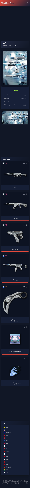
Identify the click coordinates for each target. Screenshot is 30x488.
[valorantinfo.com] (7, 3)
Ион (7, 440)
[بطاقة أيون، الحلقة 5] (15, 339)
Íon (7, 469)
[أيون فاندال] (15, 206)
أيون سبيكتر (15, 280)
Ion (7, 427)
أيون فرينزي (15, 249)
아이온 (8, 448)
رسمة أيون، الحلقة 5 (15, 383)
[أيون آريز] (15, 175)
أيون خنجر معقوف (15, 320)
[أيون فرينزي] (15, 237)
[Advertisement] (15, 22)
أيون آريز (15, 187)
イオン (8, 451)
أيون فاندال (15, 218)
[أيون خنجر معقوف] (15, 303)
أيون (7, 472)
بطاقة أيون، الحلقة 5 (15, 351)
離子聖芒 (8, 432)
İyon (7, 435)
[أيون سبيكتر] (15, 267)
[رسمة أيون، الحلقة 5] (15, 371)
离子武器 (8, 467)
